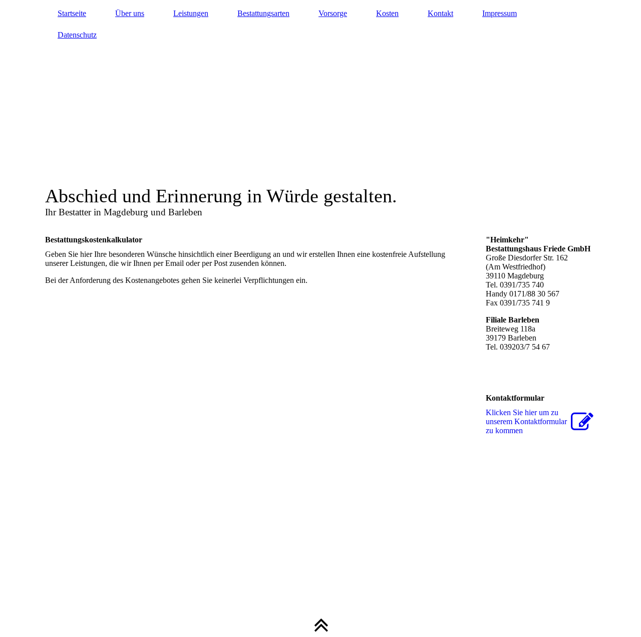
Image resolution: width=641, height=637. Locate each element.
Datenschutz (77, 35)
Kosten (387, 13)
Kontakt (440, 13)
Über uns (129, 13)
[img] (320, 112)
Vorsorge (332, 13)
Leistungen (190, 13)
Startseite (72, 13)
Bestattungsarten (263, 13)
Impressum (499, 13)
